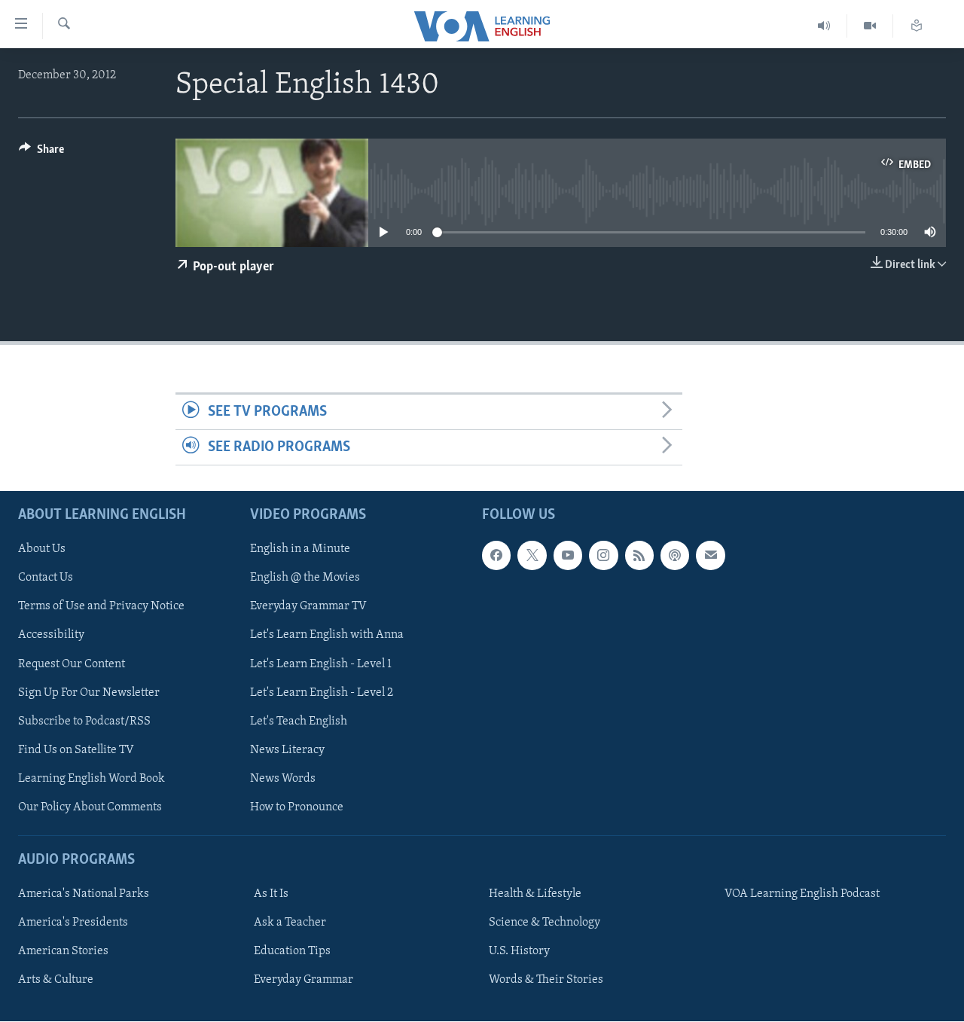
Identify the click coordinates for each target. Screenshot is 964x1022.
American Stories (63, 951)
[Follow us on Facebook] (496, 556)
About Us (42, 550)
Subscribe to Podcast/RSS (84, 721)
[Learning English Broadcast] (824, 26)
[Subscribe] (710, 556)
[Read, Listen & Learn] (916, 26)
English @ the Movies (305, 578)
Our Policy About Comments (90, 807)
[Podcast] (674, 556)
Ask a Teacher (290, 923)
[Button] (41, 153)
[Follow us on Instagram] (603, 556)
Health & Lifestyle (535, 894)
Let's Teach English (298, 721)
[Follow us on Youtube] (568, 556)
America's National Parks (83, 894)
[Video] (870, 26)
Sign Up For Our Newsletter (89, 693)
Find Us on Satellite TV (76, 750)
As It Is (271, 894)
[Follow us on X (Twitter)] (531, 556)
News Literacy (287, 750)
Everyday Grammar (303, 981)
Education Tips (292, 951)
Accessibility (51, 636)
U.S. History (519, 951)
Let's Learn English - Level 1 (321, 664)
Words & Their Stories (546, 981)
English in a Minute (300, 550)
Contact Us (45, 578)
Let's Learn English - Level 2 (321, 693)
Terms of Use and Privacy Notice (101, 607)
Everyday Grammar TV (308, 607)
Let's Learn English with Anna (327, 636)
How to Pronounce (296, 807)
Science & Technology (544, 923)
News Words (283, 779)
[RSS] (639, 556)
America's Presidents (73, 923)
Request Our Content (71, 664)
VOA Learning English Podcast (802, 894)
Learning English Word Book (91, 779)
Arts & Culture (55, 981)
